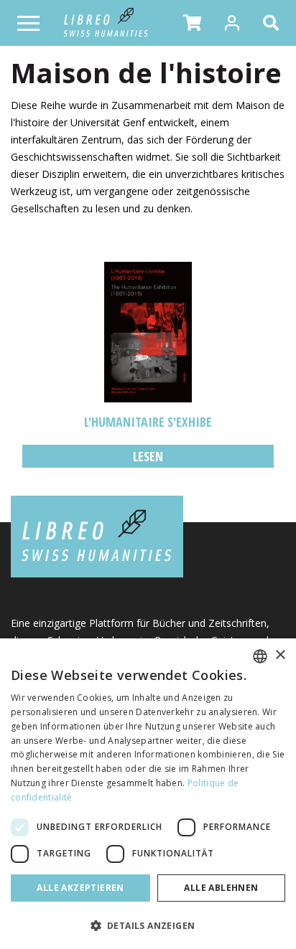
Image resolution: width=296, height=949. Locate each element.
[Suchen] (273, 23)
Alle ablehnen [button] (221, 888)
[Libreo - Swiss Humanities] (105, 23)
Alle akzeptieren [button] (80, 888)
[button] (192, 23)
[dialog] (148, 793)
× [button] (279, 655)
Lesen (148, 456)
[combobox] (260, 656)
